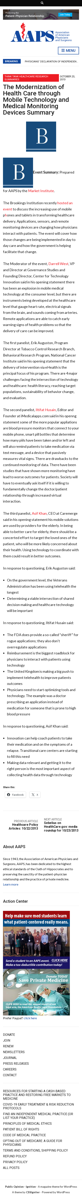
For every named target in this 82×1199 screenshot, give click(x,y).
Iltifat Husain (46, 410)
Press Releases (16, 1063)
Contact (10, 1075)
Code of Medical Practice (24, 1135)
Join (6, 1040)
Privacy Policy (15, 1162)
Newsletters (14, 1052)
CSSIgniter (33, 1192)
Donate (9, 1035)
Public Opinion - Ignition (20, 1186)
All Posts (11, 1168)
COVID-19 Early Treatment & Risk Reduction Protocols (38, 1106)
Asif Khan (39, 513)
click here (30, 1018)
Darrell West (58, 263)
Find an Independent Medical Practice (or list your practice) (38, 1116)
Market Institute (41, 191)
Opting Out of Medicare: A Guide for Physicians (32, 1143)
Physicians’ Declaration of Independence (52, 61)
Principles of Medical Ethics (27, 1123)
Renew (8, 1046)
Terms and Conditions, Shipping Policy (35, 1150)
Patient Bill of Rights (21, 1129)
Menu (70, 50)
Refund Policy (15, 1156)
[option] (52, 61)
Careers (10, 1069)
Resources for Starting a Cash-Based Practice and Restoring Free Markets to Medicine (37, 1095)
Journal (10, 1058)
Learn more (10, 884)
